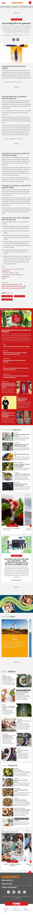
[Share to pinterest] (17, 39)
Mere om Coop (7, 884)
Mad (2, 6)
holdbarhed (16, 19)
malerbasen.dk (6, 271)
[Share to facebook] (13, 39)
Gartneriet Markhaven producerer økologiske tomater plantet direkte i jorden (15, 353)
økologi (5, 350)
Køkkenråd (7, 6)
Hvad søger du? (7, 880)
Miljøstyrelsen (5, 276)
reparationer (7, 299)
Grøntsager (6, 358)
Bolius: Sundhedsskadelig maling (10, 284)
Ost (4, 366)
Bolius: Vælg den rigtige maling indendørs (12, 286)
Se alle (27, 495)
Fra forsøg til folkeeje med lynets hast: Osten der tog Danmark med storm (16, 368)
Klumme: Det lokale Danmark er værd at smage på (16, 346)
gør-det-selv (19, 296)
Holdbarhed (15, 6)
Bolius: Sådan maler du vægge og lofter (12, 288)
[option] (12, 515)
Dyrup (3, 278)
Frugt (5, 344)
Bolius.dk (8, 35)
